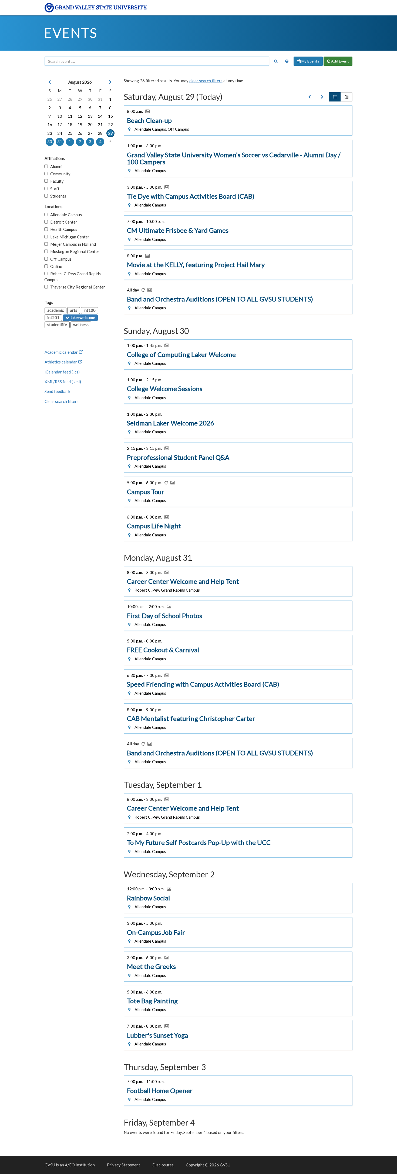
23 (49, 133)
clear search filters (206, 80)
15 (110, 116)
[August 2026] (309, 96)
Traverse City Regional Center (76, 286)
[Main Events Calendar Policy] (287, 61)
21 (100, 124)
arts (73, 310)
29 (80, 99)
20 (90, 124)
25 (70, 133)
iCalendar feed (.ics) (62, 371)
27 (59, 99)
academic (55, 310)
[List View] (335, 96)
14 (100, 116)
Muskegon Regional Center (73, 251)
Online (55, 266)
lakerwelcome (82, 317)
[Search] (276, 61)
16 (49, 124)
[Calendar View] (346, 96)
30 (90, 99)
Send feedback (57, 391)
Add (339, 61)
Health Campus (62, 229)
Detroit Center (62, 221)
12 (80, 116)
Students (57, 196)
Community (59, 173)
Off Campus (60, 259)
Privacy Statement (123, 1164)
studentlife (57, 324)
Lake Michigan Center (68, 236)
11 (70, 116)
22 (110, 124)
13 (90, 116)
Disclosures (163, 1164)
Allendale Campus (65, 214)
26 (49, 99)
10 (59, 116)
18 (70, 124)
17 (59, 124)
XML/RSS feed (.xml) (63, 381)
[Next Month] (110, 82)
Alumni (55, 166)
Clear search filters (62, 401)
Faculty (56, 181)
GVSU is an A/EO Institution (70, 1164)
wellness (81, 324)
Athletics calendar (61, 361)
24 (59, 133)
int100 (89, 310)
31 (100, 99)
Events (70, 33)
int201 (53, 317)
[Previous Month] (50, 82)
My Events (310, 61)
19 (80, 124)
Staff (53, 188)
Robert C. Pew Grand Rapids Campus (72, 276)
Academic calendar (62, 352)
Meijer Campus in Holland (72, 244)
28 (70, 99)
